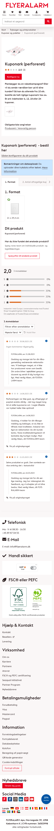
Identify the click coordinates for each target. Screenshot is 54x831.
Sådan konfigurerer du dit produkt (19, 155)
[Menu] (36, 565)
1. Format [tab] (10, 181)
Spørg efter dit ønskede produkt (22, 256)
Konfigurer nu (13, 77)
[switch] (33, 568)
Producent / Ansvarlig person (20, 128)
